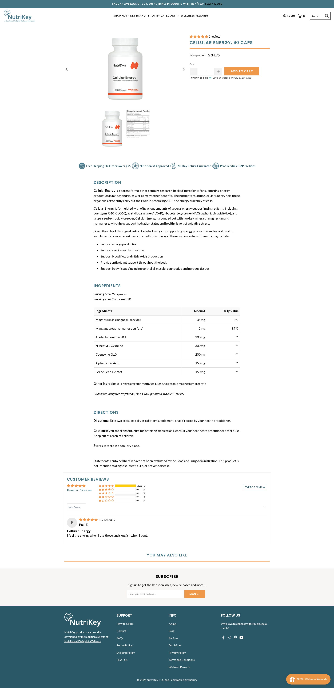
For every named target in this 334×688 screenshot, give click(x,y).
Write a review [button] (255, 487)
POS (161, 679)
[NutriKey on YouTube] (241, 638)
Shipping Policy (126, 652)
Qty (192, 64)
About (172, 623)
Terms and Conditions (182, 659)
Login (291, 15)
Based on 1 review (79, 490)
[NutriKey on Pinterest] (235, 638)
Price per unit (197, 55)
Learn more (245, 78)
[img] (88, 520)
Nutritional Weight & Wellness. (82, 641)
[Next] (183, 69)
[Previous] (67, 69)
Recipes (173, 638)
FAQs (120, 638)
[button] (163, 16)
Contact (121, 630)
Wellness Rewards (179, 667)
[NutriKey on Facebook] (223, 638)
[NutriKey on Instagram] (229, 638)
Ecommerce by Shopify (183, 679)
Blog (171, 630)
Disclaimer (175, 645)
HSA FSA (122, 659)
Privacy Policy (177, 652)
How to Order (125, 623)
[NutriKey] (19, 16)
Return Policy (125, 645)
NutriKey (152, 679)
